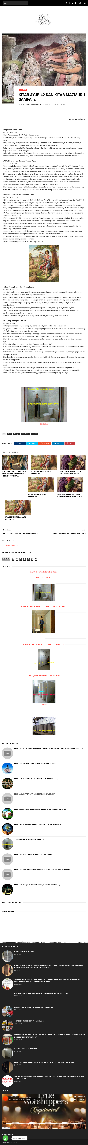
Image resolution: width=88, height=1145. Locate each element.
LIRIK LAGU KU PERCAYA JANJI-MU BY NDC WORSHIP (34, 794)
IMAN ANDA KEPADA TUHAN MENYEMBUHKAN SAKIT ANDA (69, 495)
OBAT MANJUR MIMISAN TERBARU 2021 (29, 1021)
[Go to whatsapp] (5, 1138)
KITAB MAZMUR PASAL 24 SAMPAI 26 (42, 473)
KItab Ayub (16, 434)
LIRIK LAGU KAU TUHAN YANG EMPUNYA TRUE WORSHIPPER (37, 824)
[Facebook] (75, 3)
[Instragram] (66, 3)
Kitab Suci (34, 434)
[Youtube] (69, 3)
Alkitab (23, 90)
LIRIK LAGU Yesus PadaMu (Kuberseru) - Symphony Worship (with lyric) (42, 870)
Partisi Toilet (43, 578)
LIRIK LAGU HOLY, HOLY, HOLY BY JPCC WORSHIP (33, 854)
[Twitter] (72, 3)
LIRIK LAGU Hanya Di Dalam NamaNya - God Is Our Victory (37, 885)
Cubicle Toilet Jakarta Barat (25, 1049)
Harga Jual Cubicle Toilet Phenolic (43, 644)
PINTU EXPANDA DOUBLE (24, 952)
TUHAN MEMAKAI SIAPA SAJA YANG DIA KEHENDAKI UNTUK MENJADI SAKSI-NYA (14, 474)
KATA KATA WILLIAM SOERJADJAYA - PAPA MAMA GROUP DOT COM (40, 993)
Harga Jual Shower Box (43, 572)
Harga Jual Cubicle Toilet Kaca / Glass (43, 606)
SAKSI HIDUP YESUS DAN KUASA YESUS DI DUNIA (70, 473)
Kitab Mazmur (25, 434)
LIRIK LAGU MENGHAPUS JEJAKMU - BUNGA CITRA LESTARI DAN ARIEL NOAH (44, 1062)
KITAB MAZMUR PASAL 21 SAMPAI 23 (38, 495)
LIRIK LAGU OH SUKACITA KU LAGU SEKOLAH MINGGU (35, 764)
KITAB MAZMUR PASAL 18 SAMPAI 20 (15, 518)
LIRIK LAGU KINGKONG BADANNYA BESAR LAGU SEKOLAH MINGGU (40, 809)
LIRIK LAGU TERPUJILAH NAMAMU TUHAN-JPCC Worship (36, 779)
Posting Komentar (11, 545)
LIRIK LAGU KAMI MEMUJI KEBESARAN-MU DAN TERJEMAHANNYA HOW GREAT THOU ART (49, 748)
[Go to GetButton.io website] (5, 1142)
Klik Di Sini (44, 424)
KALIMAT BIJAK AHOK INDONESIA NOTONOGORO (33, 1007)
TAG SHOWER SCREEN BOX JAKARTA (29, 839)
